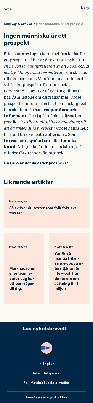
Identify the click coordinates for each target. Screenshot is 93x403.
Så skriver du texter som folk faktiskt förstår (42, 210)
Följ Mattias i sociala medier (46, 383)
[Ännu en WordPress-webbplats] (8, 14)
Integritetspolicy (46, 373)
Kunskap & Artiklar (18, 24)
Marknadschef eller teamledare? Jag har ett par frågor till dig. (22, 278)
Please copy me (18, 201)
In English (47, 364)
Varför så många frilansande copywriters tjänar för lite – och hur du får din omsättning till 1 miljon (69, 271)
